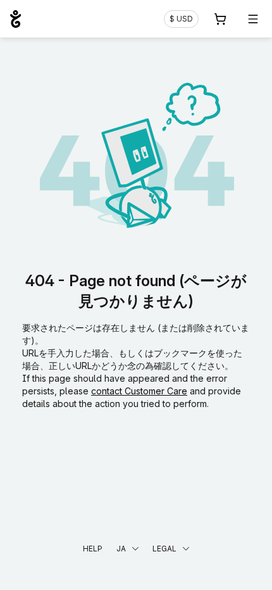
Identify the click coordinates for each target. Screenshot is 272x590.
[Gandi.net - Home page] (15, 19)
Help (92, 548)
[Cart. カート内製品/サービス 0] (220, 19)
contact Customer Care (139, 391)
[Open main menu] (253, 19)
